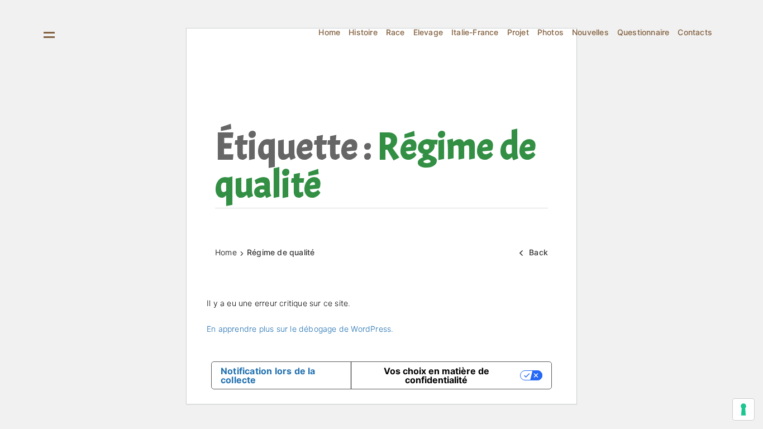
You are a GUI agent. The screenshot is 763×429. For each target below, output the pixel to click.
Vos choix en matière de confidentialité (436, 375)
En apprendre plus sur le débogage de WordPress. (300, 328)
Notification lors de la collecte (268, 375)
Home (226, 252)
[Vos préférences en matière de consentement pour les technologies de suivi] (743, 409)
